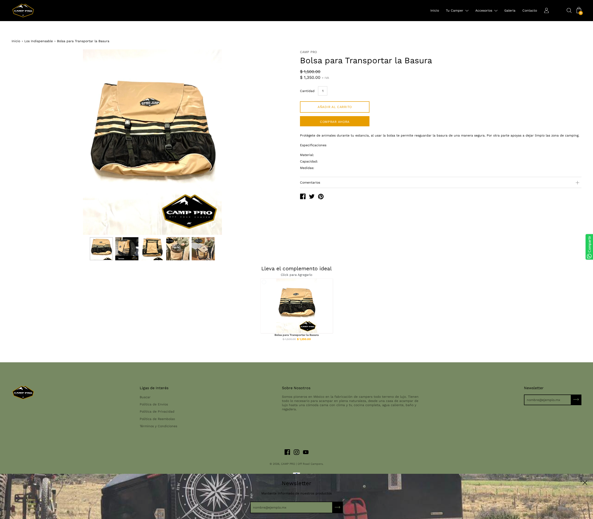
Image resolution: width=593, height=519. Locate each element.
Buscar (145, 397)
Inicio (434, 10)
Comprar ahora (335, 122)
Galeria (509, 10)
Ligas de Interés (154, 388)
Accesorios (483, 10)
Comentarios (310, 182)
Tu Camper (454, 10)
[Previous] (23, 142)
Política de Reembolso (157, 419)
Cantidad (307, 91)
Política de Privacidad (157, 411)
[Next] (281, 142)
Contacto (529, 10)
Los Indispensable (38, 41)
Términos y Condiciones (158, 426)
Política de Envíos (154, 404)
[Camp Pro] (303, 197)
